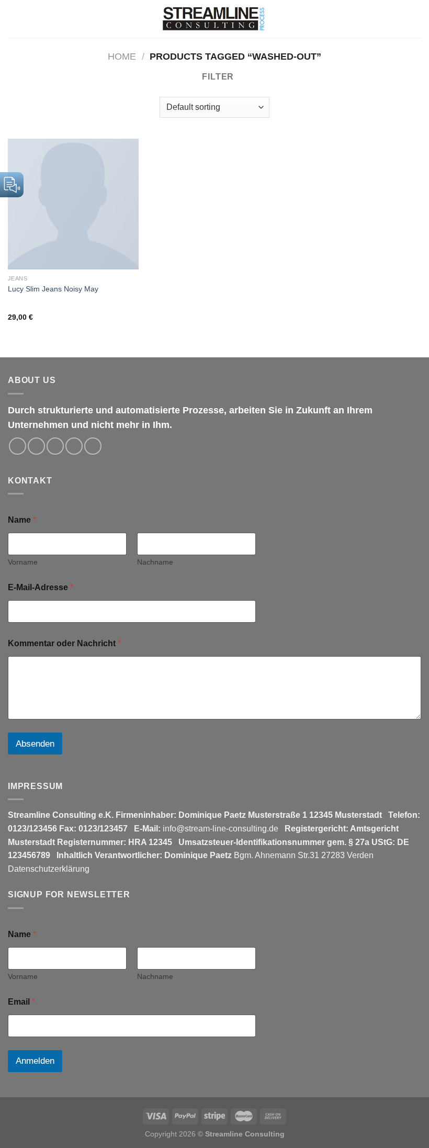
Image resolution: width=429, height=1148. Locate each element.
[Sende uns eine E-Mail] (74, 446)
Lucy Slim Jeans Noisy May (53, 289)
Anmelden (35, 1061)
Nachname (155, 562)
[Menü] (415, 18)
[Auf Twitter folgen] (55, 446)
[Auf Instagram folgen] (36, 446)
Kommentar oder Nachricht (64, 643)
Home (122, 56)
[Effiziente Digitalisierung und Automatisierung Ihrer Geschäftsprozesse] (214, 19)
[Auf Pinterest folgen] (92, 446)
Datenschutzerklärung (48, 868)
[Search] (397, 19)
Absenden (35, 744)
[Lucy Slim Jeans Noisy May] (73, 204)
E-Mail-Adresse (40, 587)
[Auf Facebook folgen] (17, 446)
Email (21, 1001)
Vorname (23, 562)
